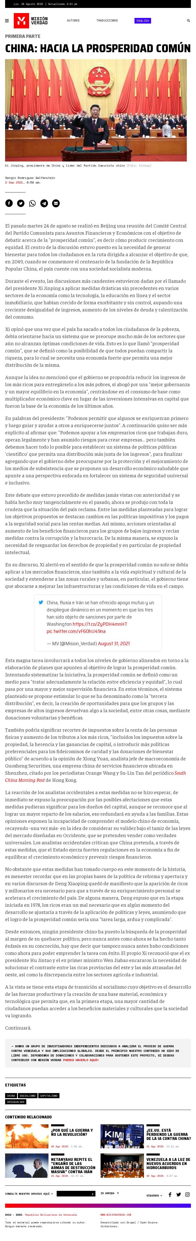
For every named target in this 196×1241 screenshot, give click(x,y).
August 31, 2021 (114, 643)
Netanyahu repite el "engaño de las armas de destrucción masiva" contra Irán (73, 1165)
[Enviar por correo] (56, 203)
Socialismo (27, 1096)
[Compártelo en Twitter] (20, 203)
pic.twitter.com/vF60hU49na (76, 631)
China (11, 1096)
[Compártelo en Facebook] (9, 203)
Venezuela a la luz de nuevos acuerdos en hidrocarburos (168, 1163)
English (143, 21)
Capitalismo (48, 1096)
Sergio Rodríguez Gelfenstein (30, 178)
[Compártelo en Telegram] (44, 203)
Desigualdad (15, 1102)
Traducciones (107, 20)
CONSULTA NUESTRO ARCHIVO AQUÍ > (29, 1194)
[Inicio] (31, 20)
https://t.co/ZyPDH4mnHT (100, 624)
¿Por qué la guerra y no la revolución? (72, 1132)
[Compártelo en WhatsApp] (32, 203)
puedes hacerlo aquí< (81, 1060)
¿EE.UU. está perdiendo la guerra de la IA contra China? (168, 1134)
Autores (73, 20)
